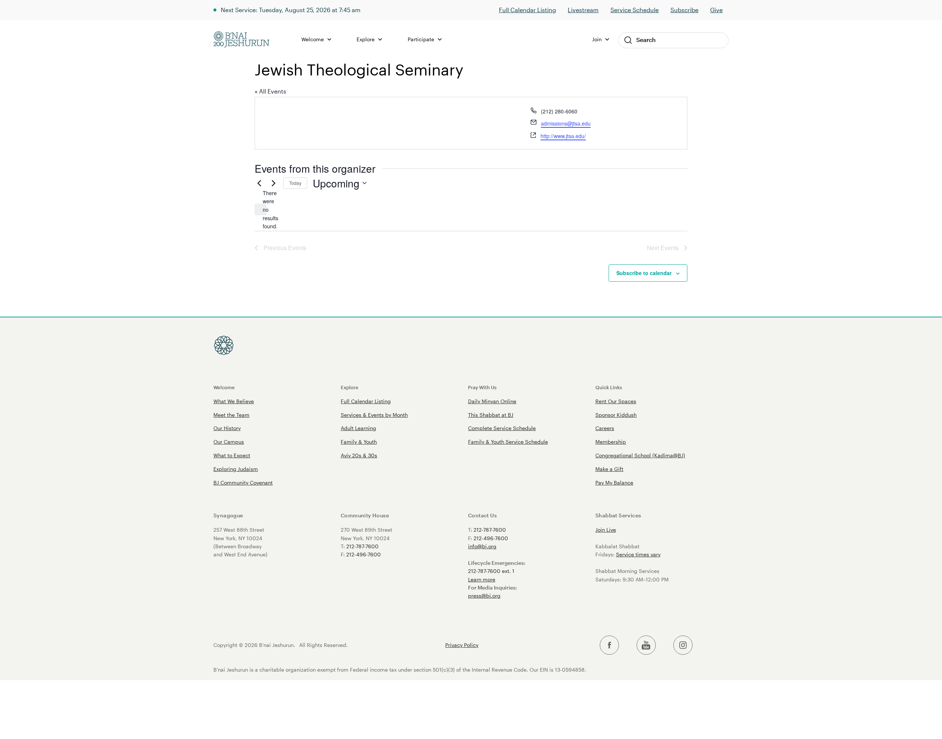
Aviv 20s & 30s (359, 455)
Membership (610, 442)
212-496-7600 (363, 554)
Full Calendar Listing (527, 9)
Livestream (583, 9)
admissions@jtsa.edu (566, 123)
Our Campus (228, 442)
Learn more (481, 579)
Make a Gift (609, 469)
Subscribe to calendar (644, 273)
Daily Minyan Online (492, 401)
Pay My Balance (614, 482)
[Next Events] (273, 183)
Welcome (224, 387)
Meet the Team (231, 415)
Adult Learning (358, 428)
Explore (349, 387)
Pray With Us (482, 387)
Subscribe (684, 9)
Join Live (605, 530)
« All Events (270, 91)
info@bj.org (482, 546)
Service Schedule (634, 9)
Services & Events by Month (374, 415)
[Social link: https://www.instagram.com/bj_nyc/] (683, 645)
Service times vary (638, 554)
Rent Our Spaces (615, 401)
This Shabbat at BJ (490, 415)
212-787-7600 (362, 546)
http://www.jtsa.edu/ (563, 136)
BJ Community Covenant (243, 482)
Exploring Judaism (235, 469)
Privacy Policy (461, 645)
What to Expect (231, 455)
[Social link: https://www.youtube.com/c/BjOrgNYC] (646, 645)
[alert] (260, 209)
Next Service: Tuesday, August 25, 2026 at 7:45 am (291, 9)
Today (295, 183)
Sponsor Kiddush (616, 415)
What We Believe (233, 401)
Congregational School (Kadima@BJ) (640, 455)
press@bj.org (484, 595)
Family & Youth (359, 442)
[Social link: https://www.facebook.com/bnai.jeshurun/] (609, 645)
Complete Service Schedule (502, 428)
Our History (227, 428)
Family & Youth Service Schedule (508, 442)
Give (716, 9)
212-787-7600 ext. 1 (491, 571)
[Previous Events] (259, 183)
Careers (604, 428)
